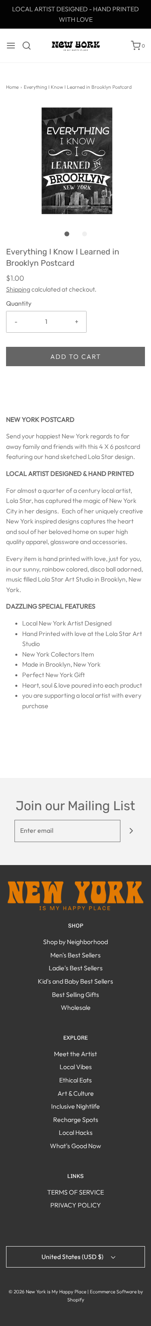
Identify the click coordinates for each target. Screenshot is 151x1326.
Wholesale (76, 1007)
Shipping (18, 289)
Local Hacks (76, 1132)
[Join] (131, 831)
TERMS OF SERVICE (75, 1192)
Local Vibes (76, 1067)
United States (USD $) (73, 1257)
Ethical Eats (75, 1080)
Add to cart (75, 356)
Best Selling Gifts (75, 994)
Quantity (18, 303)
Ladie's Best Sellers (76, 968)
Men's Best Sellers (75, 955)
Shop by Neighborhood (75, 942)
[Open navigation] (11, 45)
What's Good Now (75, 1146)
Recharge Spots (75, 1119)
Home (12, 87)
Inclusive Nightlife (75, 1106)
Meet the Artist (75, 1054)
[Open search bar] (29, 45)
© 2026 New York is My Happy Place (47, 1291)
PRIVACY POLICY (75, 1205)
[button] (75, 161)
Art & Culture (76, 1093)
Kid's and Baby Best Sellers (75, 981)
